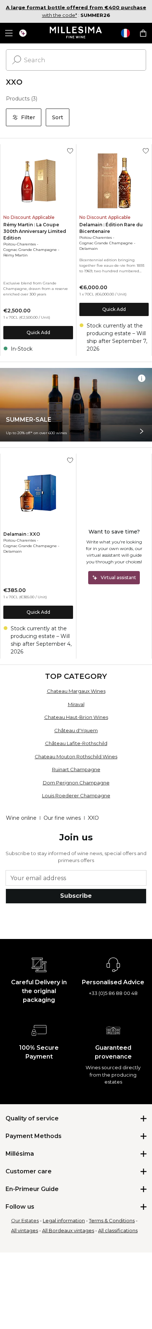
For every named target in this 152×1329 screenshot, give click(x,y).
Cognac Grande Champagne (30, 249)
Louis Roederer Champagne (76, 795)
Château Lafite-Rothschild (76, 743)
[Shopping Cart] (143, 33)
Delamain (88, 248)
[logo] (76, 33)
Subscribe (76, 895)
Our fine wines (62, 818)
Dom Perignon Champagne (76, 783)
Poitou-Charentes (19, 244)
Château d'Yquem (76, 730)
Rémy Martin (15, 255)
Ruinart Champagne (76, 769)
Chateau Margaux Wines (76, 691)
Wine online (21, 818)
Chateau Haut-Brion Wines (76, 717)
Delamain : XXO (21, 534)
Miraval (76, 704)
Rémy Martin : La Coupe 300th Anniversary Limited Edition (34, 231)
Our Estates (25, 1220)
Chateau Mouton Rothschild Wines (76, 756)
